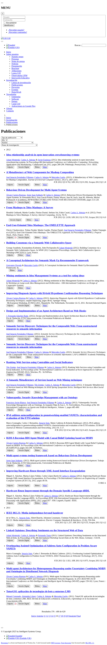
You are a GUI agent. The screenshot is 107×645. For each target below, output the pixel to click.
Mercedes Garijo (58, 177)
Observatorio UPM (19, 75)
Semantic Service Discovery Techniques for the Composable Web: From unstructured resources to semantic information (51, 327)
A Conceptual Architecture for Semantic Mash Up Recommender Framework (47, 260)
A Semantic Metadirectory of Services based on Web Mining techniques (44, 380)
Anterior (39, 616)
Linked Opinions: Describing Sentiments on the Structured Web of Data (44, 530)
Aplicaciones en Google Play (23, 106)
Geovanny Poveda (14, 265)
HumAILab (16, 92)
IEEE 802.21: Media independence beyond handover (34, 512)
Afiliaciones (16, 71)
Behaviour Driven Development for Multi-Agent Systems (36, 190)
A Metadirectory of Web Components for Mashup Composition (40, 172)
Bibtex (37, 167)
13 (50, 616)
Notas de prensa (18, 61)
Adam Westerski (13, 160)
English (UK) (25, 638)
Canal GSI (15, 104)
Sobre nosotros (12, 54)
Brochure (15, 68)
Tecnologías (11, 94)
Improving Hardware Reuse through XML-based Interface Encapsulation (45, 470)
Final (78, 616)
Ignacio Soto (44, 423)
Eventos (14, 90)
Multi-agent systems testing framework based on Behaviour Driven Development (49, 455)
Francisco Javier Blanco (16, 402)
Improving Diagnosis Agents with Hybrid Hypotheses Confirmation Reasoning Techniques (54, 293)
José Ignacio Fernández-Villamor (19, 177)
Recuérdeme (11, 23)
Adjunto (10, 167)
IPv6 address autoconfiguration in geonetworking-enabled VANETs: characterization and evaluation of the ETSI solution (54, 416)
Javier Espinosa (44, 160)
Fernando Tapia (44, 535)
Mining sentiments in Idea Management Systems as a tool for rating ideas (45, 275)
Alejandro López (29, 596)
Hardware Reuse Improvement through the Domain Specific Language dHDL (48, 490)
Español (18, 636)
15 (55, 616)
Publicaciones (17, 85)
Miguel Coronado (13, 596)
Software (15, 99)
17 (59, 616)
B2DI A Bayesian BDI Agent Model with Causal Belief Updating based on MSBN (49, 438)
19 (64, 616)
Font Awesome (66, 643)
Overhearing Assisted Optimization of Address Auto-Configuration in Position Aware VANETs (51, 547)
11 (45, 616)
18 (62, 616)
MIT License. (56, 643)
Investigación (11, 80)
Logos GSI (16, 73)
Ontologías (15, 97)
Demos (14, 101)
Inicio (8, 52)
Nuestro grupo (17, 57)
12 (47, 616)
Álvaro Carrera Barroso (16, 195)
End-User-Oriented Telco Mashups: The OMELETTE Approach (40, 225)
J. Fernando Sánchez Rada (17, 316)
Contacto (10, 111)
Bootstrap (4, 643)
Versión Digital (23, 167)
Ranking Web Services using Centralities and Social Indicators (39, 362)
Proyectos (15, 87)
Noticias (14, 64)
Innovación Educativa (20, 78)
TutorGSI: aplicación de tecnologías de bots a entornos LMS (38, 591)
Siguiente (72, 616)
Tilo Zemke (11, 367)
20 (67, 616)
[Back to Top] (2, 627)
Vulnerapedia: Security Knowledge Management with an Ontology (42, 397)
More (45, 167)
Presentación (16, 66)
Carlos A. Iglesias (28, 160)
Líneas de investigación (21, 82)
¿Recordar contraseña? (17, 32)
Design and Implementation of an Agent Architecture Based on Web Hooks (46, 310)
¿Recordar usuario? (16, 30)
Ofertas (9, 108)
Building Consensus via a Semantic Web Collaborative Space (38, 242)
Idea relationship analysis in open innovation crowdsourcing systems (42, 154)
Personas (15, 59)
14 (52, 616)
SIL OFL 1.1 (89, 643)
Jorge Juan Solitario (35, 195)
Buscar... (78, 45)
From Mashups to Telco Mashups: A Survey (29, 207)
